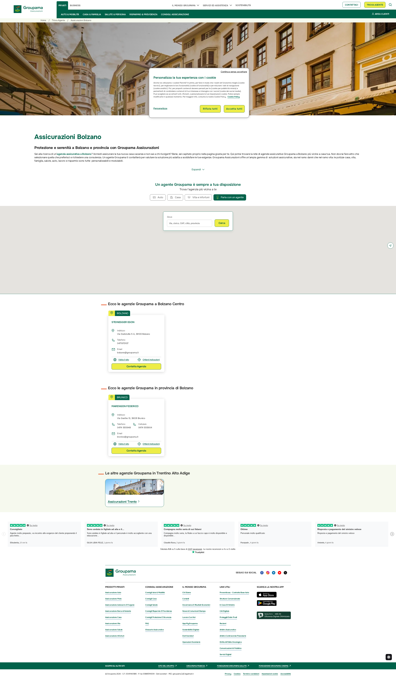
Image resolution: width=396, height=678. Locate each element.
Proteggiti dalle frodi (228, 617)
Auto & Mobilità (70, 14)
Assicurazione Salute (114, 629)
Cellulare (142, 424)
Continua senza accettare (234, 71)
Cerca (222, 223)
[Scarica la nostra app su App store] (267, 598)
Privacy (228, 674)
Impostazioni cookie (270, 674)
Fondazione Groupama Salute (231, 666)
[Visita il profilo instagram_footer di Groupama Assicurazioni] (267, 572)
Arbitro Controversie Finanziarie (233, 636)
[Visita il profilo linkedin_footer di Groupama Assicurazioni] (273, 572)
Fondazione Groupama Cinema (273, 666)
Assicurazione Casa (113, 617)
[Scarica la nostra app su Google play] (267, 605)
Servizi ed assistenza (215, 5)
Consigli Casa (151, 598)
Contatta (136, 366)
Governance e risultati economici (196, 605)
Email (119, 349)
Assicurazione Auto (113, 592)
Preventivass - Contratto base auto (234, 592)
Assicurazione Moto (113, 598)
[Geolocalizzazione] (390, 245)
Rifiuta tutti (210, 108)
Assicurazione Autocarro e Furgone (119, 605)
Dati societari (188, 636)
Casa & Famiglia (92, 14)
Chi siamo (186, 592)
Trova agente (375, 4)
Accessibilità (285, 674)
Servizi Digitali (225, 654)
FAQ (147, 623)
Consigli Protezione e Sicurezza (158, 617)
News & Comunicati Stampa (193, 611)
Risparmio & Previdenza (143, 14)
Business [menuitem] (75, 5)
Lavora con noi (188, 617)
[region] (199, 93)
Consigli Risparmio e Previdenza (158, 611)
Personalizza (160, 108)
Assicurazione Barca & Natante (118, 611)
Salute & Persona (115, 14)
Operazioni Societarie (191, 642)
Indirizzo (121, 330)
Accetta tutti (234, 108)
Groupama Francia (195, 666)
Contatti (185, 598)
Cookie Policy (234, 97)
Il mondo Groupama (183, 5)
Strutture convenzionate (230, 598)
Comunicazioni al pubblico (231, 648)
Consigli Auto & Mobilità (155, 592)
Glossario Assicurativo (154, 629)
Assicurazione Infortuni (114, 636)
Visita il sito (123, 359)
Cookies (237, 674)
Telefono (121, 339)
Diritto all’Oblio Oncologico (231, 642)
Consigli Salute (151, 605)
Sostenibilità (243, 5)
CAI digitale (224, 611)
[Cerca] (390, 4)
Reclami (223, 623)
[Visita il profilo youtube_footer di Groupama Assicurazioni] (279, 572)
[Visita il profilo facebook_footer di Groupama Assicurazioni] (262, 572)
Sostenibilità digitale (190, 629)
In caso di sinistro (227, 605)
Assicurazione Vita (112, 623)
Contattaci (351, 4)
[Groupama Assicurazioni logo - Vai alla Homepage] (28, 9)
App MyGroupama (190, 623)
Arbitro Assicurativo (228, 629)
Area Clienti (382, 14)
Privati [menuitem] (62, 5)
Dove (169, 217)
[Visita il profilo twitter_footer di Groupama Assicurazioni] (285, 572)
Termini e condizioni (251, 674)
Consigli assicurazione (175, 14)
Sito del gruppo (166, 666)
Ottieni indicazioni (151, 359)
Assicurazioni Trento (122, 502)
